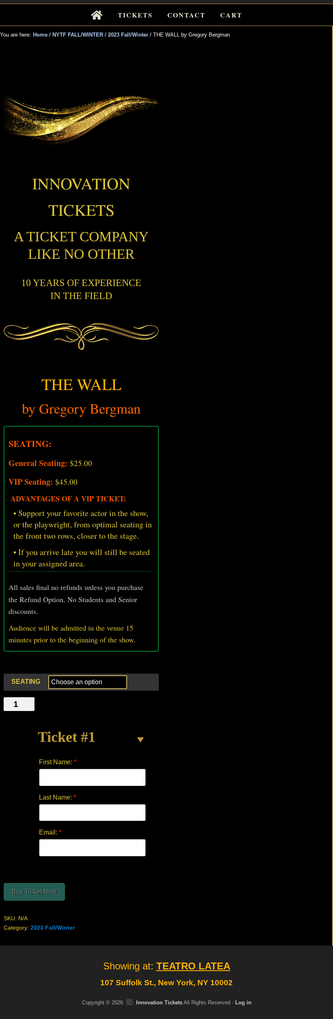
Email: (50, 832)
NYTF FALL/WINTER (77, 35)
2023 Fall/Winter (128, 35)
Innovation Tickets (159, 1002)
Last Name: (57, 797)
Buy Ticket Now (34, 891)
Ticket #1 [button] (66, 737)
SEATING (25, 681)
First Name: (57, 762)
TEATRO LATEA (193, 965)
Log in (243, 1002)
